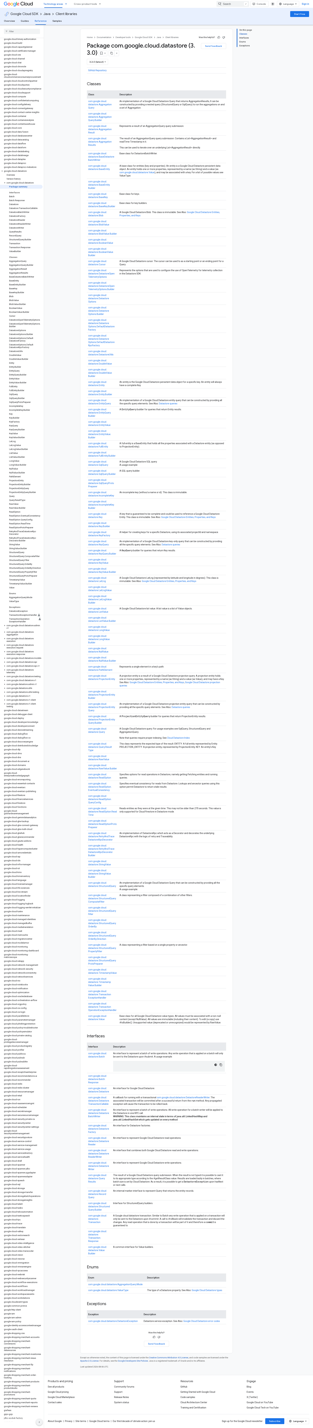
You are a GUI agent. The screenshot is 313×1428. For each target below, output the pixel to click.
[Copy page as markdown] (112, 53)
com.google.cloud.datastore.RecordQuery (97, 1194)
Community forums (124, 1386)
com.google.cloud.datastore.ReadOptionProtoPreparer (102, 824)
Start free (299, 14)
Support (118, 1392)
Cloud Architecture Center (193, 1402)
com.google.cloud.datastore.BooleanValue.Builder (101, 252)
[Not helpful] (223, 37)
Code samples (187, 1397)
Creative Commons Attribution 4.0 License (168, 1357)
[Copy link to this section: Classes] (104, 84)
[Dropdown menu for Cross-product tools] (101, 4)
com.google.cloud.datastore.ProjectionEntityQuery (101, 707)
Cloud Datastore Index (178, 738)
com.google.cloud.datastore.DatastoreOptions (98, 298)
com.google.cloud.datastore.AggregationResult (100, 129)
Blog (249, 1386)
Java (47, 14)
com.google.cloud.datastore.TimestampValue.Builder (99, 982)
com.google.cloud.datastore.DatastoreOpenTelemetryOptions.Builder (101, 286)
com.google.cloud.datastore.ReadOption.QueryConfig (100, 799)
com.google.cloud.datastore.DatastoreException (113, 1321)
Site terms (80, 1421)
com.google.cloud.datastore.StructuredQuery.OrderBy (102, 923)
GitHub (183, 1386)
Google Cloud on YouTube (260, 1402)
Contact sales (55, 1402)
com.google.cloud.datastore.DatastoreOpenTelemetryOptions (101, 273)
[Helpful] (218, 37)
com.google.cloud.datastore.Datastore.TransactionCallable (99, 1100)
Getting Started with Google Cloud (197, 1392)
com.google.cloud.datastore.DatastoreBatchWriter (98, 1113)
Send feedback (213, 46)
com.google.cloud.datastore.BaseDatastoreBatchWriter (101, 156)
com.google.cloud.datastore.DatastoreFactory (98, 1128)
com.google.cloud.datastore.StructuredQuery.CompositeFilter (102, 898)
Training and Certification (193, 1407)
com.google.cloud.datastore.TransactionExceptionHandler (99, 994)
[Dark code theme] (215, 1064)
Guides (25, 20)
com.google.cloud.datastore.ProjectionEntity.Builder (101, 694)
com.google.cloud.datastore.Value (137, 172)
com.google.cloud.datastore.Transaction (97, 1218)
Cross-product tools (85, 3)
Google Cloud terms (99, 1421)
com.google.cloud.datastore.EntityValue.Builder (99, 434)
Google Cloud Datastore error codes (201, 1321)
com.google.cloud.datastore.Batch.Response (97, 1079)
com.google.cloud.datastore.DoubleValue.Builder (100, 372)
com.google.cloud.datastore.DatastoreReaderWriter (183, 1097)
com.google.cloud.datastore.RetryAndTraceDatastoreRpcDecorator (101, 836)
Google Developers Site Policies (133, 1361)
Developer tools (123, 37)
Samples (57, 20)
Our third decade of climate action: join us (134, 1421)
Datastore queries (168, 403)
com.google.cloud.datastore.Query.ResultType (100, 747)
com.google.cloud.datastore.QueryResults (97, 1178)
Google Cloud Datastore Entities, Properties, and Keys (188, 517)
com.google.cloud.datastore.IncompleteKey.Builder (101, 504)
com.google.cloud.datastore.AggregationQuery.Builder (100, 116)
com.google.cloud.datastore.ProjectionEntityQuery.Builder (101, 719)
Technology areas (53, 3)
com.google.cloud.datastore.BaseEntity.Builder (99, 184)
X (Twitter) (252, 1397)
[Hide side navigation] (39, 1422)
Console (261, 3)
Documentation (104, 37)
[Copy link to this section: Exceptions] (109, 1304)
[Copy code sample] (221, 1064)
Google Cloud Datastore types (207, 1290)
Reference (41, 20)
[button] (21, 171)
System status (121, 1402)
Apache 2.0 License (89, 1361)
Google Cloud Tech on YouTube (263, 1407)
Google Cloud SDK (24, 14)
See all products (56, 1386)
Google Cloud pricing (58, 1392)
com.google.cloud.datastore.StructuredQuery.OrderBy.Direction (102, 935)
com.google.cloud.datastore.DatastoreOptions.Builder (98, 310)
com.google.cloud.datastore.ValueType (108, 1290)
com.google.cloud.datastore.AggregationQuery (100, 104)
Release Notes (121, 1397)
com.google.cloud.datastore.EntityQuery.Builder (99, 412)
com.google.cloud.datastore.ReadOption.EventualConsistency (100, 786)
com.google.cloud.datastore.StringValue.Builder (99, 873)
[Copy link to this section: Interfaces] (108, 1036)
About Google (55, 1421)
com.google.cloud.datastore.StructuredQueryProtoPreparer (102, 960)
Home (90, 37)
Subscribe (274, 1421)
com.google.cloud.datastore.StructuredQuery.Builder (99, 1206)
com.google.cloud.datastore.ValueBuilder (97, 1250)
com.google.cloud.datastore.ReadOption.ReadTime (102, 811)
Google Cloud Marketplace (61, 1397)
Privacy (68, 1421)
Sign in (305, 4)
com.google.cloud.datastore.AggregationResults (100, 141)
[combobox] (232, 4)
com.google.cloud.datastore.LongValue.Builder (99, 639)
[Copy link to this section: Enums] (102, 1267)
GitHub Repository (97, 70)
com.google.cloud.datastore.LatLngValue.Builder (100, 599)
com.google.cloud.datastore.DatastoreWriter (98, 1166)
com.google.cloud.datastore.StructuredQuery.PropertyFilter (102, 948)
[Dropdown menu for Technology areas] (67, 4)
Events (250, 1392)
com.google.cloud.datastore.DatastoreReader (98, 1141)
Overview (9, 20)
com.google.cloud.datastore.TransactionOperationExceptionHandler (102, 1006)
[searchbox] (22, 31)
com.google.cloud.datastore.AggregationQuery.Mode (115, 1284)
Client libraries (66, 14)
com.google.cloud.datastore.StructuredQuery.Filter (102, 910)
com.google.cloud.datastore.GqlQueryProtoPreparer (101, 483)
